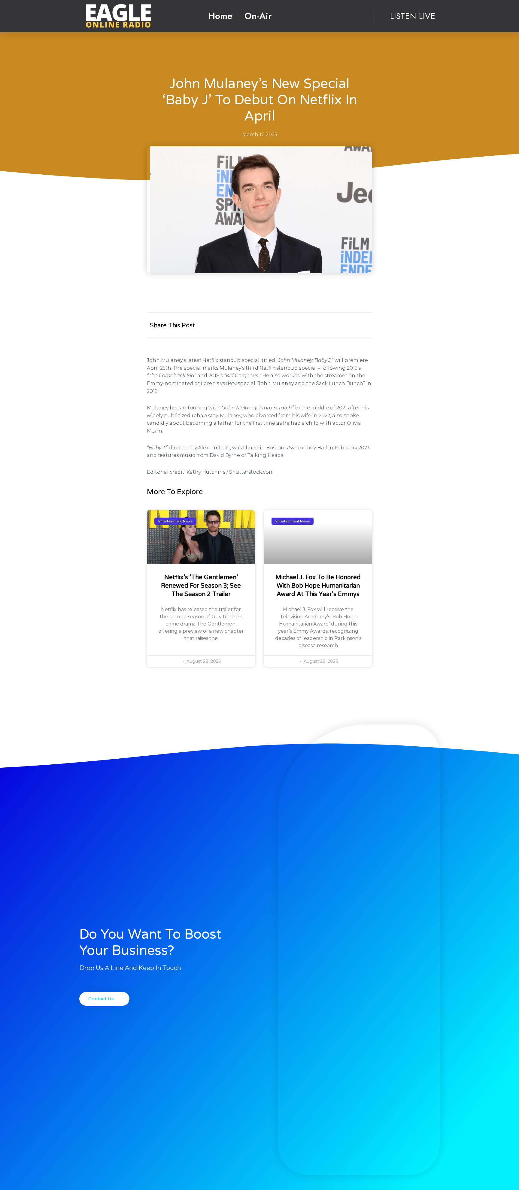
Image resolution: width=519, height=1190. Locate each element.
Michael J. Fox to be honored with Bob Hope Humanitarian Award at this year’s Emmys (318, 586)
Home (220, 15)
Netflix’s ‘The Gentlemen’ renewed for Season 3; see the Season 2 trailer (201, 586)
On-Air (258, 15)
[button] (104, 999)
